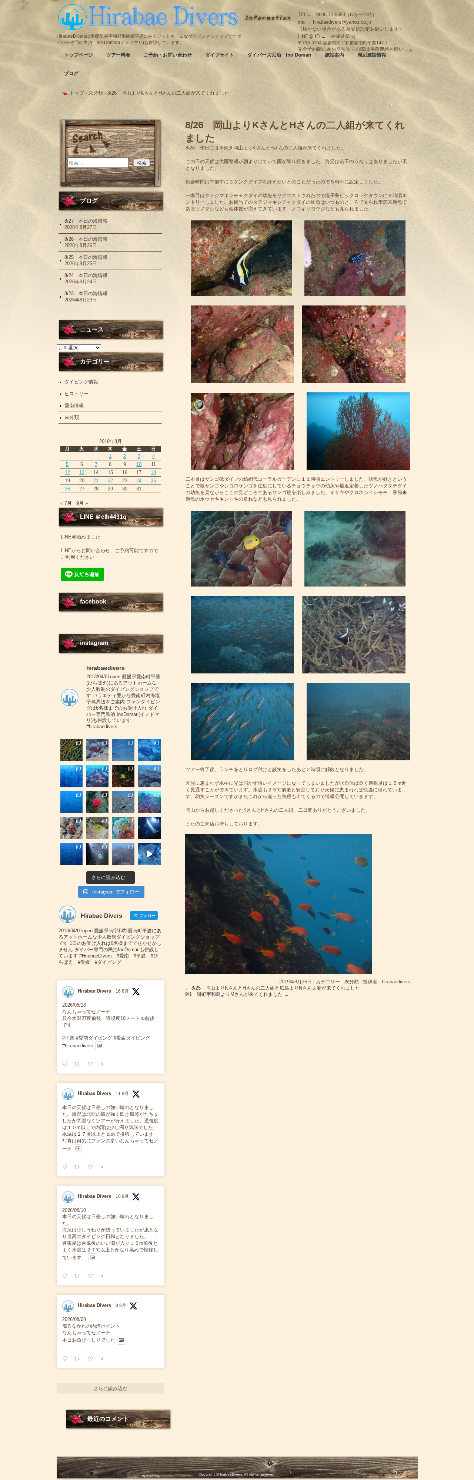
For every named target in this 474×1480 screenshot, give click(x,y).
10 (138, 464)
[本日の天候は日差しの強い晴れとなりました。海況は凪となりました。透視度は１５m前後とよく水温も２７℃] (71, 776)
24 (138, 480)
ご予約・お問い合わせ (168, 55)
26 (67, 488)
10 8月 (122, 1196)
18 (153, 472)
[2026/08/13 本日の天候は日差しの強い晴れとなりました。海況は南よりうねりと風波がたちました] (97, 828)
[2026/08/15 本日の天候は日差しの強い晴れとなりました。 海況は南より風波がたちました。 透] (149, 802)
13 (81, 472)
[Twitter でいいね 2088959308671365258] (92, 1064)
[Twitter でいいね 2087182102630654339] (92, 1167)
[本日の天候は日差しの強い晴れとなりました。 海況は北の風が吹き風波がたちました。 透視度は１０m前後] (123, 828)
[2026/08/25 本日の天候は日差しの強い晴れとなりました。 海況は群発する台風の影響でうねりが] (123, 750)
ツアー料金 (118, 55)
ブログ (71, 73)
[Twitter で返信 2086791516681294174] (66, 1276)
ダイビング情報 (81, 382)
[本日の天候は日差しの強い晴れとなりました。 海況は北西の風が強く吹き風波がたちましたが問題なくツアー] (149, 828)
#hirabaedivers (77, 1045)
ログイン (402, 1473)
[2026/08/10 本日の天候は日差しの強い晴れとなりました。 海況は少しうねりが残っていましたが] (71, 854)
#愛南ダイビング (94, 1038)
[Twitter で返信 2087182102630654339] (66, 1167)
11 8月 (122, 1093)
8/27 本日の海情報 (85, 221)
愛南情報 (74, 405)
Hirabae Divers (94, 991)
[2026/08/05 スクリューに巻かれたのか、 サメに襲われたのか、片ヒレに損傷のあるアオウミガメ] (149, 854)
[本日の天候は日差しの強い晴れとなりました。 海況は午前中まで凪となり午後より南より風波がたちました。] (123, 776)
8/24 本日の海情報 (85, 275)
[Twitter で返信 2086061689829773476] (66, 1359)
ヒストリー (76, 393)
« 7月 (66, 503)
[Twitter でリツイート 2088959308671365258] (79, 1064)
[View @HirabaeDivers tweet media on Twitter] (99, 1045)
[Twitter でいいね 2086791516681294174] (92, 1276)
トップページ (78, 55)
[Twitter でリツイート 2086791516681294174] (79, 1276)
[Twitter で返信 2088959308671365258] (66, 1064)
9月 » (82, 503)
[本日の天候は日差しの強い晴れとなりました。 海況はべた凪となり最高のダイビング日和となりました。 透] (149, 750)
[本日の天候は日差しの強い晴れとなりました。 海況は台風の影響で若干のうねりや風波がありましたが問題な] (97, 854)
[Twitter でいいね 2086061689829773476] (92, 1359)
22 (110, 480)
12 (67, 472)
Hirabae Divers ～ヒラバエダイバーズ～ (149, 16)
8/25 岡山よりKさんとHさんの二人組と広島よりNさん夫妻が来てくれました (272, 988)
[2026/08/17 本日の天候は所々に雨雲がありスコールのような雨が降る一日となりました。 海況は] (97, 802)
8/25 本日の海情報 (85, 257)
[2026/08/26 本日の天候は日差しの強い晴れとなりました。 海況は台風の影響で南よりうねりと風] (97, 750)
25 (153, 480)
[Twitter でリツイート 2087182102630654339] (79, 1167)
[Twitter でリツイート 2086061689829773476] (79, 1359)
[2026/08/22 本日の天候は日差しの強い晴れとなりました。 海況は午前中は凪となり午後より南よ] (97, 776)
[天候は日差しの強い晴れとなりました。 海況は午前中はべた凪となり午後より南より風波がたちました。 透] (71, 802)
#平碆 (68, 1038)
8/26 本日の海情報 (85, 239)
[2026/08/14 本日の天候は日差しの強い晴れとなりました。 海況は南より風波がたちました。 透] (71, 828)
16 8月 (122, 991)
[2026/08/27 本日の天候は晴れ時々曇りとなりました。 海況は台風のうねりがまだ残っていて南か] (71, 750)
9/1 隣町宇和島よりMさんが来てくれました (237, 994)
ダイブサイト (219, 55)
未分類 (351, 981)
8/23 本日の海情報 (85, 293)
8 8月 (121, 1305)
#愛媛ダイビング (132, 1038)
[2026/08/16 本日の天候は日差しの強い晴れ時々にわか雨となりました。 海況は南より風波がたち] (123, 802)
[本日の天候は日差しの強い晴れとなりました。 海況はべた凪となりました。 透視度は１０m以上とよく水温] (149, 776)
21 (96, 480)
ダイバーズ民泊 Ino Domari (279, 55)
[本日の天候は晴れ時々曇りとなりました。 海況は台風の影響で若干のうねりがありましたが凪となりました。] (123, 854)
